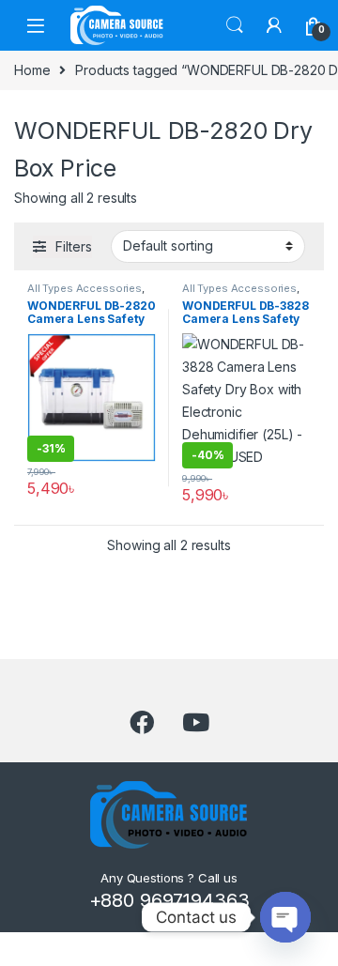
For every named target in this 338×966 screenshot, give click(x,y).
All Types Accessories (84, 288)
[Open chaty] (285, 917)
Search (234, 25)
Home (32, 70)
